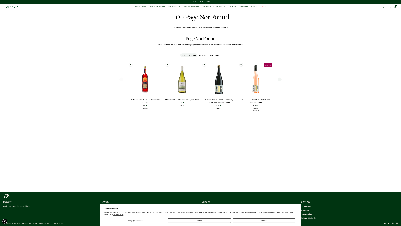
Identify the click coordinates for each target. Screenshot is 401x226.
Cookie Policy (58, 223)
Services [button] (305, 202)
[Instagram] (393, 223)
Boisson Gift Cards (308, 218)
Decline (264, 220)
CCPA (49, 223)
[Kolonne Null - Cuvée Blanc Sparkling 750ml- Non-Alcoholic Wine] (219, 79)
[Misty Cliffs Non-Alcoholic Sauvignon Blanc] (182, 79)
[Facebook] (385, 223)
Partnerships (306, 206)
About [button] (106, 202)
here (209, 27)
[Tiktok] (389, 223)
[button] (157, 7)
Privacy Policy (118, 214)
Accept (199, 220)
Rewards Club (306, 214)
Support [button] (206, 202)
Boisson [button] (7, 202)
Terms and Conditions (37, 223)
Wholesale (305, 210)
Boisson (8, 223)
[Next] (280, 79)
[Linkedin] (397, 223)
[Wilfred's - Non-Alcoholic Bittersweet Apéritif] (145, 79)
